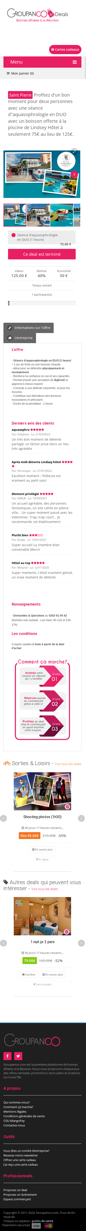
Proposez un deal (15, 1190)
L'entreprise (23, 338)
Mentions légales (14, 1111)
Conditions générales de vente (24, 1116)
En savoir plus (43, 849)
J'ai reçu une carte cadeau (20, 1164)
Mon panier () (22, 73)
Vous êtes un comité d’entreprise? (26, 1151)
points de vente (42, 1221)
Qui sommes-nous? (16, 1102)
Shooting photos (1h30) (42, 817)
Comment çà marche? (18, 1107)
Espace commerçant (17, 1199)
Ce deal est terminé (42, 254)
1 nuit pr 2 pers (43, 942)
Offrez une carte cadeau (19, 1160)
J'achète (30, 974)
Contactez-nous (14, 1125)
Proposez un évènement (20, 1194)
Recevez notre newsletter (20, 1155)
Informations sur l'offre (32, 327)
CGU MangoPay (14, 1121)
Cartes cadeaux (66, 49)
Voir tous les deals (68, 764)
